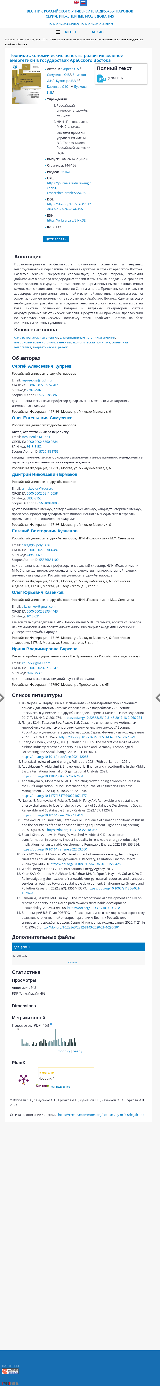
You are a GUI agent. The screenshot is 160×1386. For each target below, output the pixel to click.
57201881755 (49, 451)
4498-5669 (34, 555)
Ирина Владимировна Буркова (44, 648)
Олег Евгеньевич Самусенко (42, 417)
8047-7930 (34, 673)
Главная (10, 39)
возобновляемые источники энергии (42, 342)
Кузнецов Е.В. (66, 81)
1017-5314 (34, 616)
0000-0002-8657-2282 (42, 385)
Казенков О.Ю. (58, 86)
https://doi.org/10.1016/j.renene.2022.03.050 (54, 849)
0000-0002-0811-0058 (42, 493)
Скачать (73, 962)
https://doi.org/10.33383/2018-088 (72, 830)
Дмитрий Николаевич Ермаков (44, 474)
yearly (77, 1051)
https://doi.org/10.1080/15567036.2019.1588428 (86, 864)
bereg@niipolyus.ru (35, 545)
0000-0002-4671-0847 (42, 668)
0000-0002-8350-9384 (42, 442)
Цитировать (56, 239)
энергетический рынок (50, 347)
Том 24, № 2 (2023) (37, 39)
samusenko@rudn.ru (36, 437)
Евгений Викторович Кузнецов (45, 531)
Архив (98, 32)
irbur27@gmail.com (35, 663)
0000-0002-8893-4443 (42, 611)
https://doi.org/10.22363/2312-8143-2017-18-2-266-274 (102, 718)
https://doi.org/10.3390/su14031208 (93, 908)
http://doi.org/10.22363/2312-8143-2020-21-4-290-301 (81, 927)
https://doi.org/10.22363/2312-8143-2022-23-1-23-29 (97, 737)
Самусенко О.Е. (58, 75)
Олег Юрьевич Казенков (38, 592)
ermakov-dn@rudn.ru (37, 488)
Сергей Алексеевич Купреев (42, 366)
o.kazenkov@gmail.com (38, 606)
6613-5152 (34, 446)
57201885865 (49, 395)
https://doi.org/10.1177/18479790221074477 (54, 796)
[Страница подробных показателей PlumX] (23, 1079)
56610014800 (49, 503)
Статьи (65, 172)
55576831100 (49, 560)
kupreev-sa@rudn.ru (36, 380)
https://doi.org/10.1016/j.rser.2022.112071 (53, 815)
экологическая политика (91, 342)
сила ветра (22, 337)
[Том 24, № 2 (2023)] (26, 103)
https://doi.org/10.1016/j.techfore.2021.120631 (56, 757)
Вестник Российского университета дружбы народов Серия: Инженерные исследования (80, 14)
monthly (64, 1051)
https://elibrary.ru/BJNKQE (66, 220)
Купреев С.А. (70, 69)
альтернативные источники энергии (87, 337)
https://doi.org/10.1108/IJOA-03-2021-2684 (52, 776)
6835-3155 (34, 498)
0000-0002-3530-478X (42, 550)
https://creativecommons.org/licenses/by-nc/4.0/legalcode (101, 1115)
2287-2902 (34, 390)
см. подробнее (60, 1086)
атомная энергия (45, 337)
